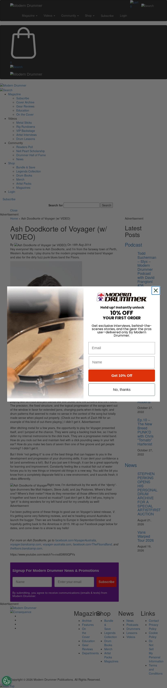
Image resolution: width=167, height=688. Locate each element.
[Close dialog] (156, 290)
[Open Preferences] (7, 681)
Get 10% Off (121, 376)
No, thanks (122, 390)
